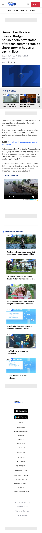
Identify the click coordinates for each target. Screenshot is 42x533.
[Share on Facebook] (8, 62)
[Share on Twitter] (11, 62)
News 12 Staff (6, 56)
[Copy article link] (14, 62)
